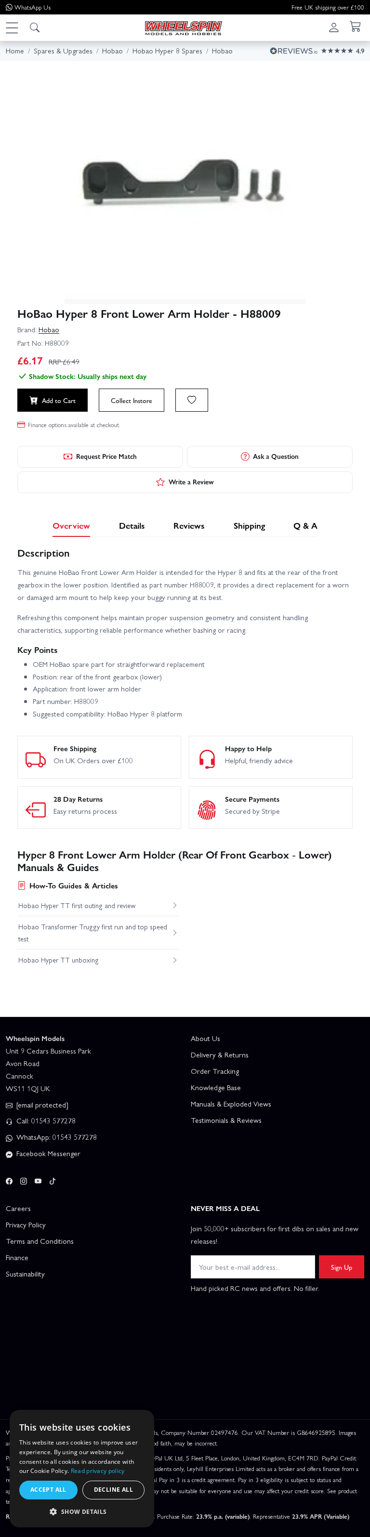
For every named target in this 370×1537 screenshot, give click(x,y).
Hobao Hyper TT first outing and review (76, 905)
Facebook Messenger (47, 1153)
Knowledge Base (216, 1087)
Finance (17, 1257)
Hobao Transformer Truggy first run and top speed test (92, 932)
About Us (205, 1038)
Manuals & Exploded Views (231, 1103)
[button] (11, 27)
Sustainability (25, 1273)
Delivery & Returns (220, 1054)
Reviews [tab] (189, 525)
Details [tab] (132, 525)
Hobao (49, 329)
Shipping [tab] (249, 525)
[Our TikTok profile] (52, 1179)
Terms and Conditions (40, 1241)
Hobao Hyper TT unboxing (58, 959)
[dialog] (82, 1468)
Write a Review (191, 481)
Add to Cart (59, 400)
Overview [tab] (71, 525)
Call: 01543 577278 (45, 1120)
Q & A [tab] (305, 525)
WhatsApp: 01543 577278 (55, 1137)
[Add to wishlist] (191, 400)
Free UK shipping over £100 (327, 7)
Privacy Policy (26, 1224)
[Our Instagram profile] (23, 1179)
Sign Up (341, 1267)
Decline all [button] (113, 1489)
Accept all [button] (48, 1489)
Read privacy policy (98, 1471)
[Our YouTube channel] (38, 1179)
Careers (18, 1208)
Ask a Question (276, 456)
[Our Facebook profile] (9, 1179)
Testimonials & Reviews (226, 1120)
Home (15, 50)
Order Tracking (215, 1071)
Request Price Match (106, 456)
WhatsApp (32, 7)
